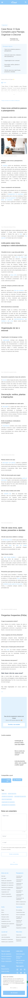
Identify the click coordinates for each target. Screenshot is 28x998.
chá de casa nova (7, 539)
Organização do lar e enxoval (11, 60)
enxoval (4, 380)
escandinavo (6, 425)
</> (2, 691)
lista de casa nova (21, 257)
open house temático (10, 557)
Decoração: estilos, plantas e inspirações (12, 65)
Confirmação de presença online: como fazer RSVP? (20, 742)
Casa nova (4, 25)
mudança (5, 165)
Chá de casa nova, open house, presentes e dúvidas (12, 71)
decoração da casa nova (20, 796)
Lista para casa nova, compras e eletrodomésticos (12, 56)
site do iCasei (21, 545)
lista (21, 234)
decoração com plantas (8, 462)
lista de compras (19, 290)
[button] (2, 2)
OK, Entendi (14, 992)
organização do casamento (8, 802)
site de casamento (11, 198)
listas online (13, 275)
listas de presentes (7, 199)
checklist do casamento (7, 796)
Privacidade (5, 984)
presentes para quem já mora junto (13, 584)
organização (6, 340)
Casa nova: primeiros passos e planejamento (12, 50)
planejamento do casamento (15, 194)
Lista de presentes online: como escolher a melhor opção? (20, 763)
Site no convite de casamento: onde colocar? (19, 753)
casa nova (4, 793)
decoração (5, 406)
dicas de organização (7, 799)
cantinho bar (7, 493)
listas (18, 578)
